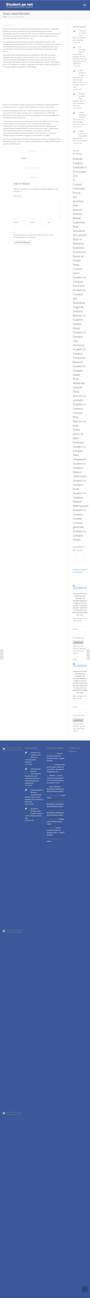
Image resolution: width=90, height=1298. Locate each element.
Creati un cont (77, 649)
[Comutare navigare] (84, 5)
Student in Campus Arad (79, 485)
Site (48, 222)
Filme (76, 264)
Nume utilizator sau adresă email (79, 619)
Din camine (79, 235)
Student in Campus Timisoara (79, 353)
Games (77, 324)
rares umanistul (54, 787)
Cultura (12, 25)
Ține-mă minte (79, 638)
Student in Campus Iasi (79, 294)
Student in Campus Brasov (79, 468)
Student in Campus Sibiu (79, 451)
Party (76, 391)
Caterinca (79, 222)
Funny (76, 192)
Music (76, 328)
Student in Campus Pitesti (79, 535)
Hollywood (79, 459)
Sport (76, 273)
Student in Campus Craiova (79, 408)
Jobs (75, 205)
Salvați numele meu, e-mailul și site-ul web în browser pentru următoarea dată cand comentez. (33, 236)
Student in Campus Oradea (79, 514)
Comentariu (17, 196)
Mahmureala (81, 506)
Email (32, 222)
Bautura (78, 362)
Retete (77, 218)
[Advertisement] (32, 85)
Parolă (75, 629)
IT (74, 180)
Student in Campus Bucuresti (79, 282)
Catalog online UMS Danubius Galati (55, 821)
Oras (76, 379)
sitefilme (52, 775)
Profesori (78, 442)
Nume (15, 222)
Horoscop (78, 345)
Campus (78, 163)
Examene (78, 247)
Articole (77, 159)
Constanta (6, 25)
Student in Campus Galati (79, 370)
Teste (76, 429)
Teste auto (79, 476)
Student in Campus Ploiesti (79, 497)
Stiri (75, 175)
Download (79, 302)
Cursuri (77, 184)
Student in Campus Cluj (79, 337)
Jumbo (49, 841)
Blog (75, 417)
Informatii (79, 188)
